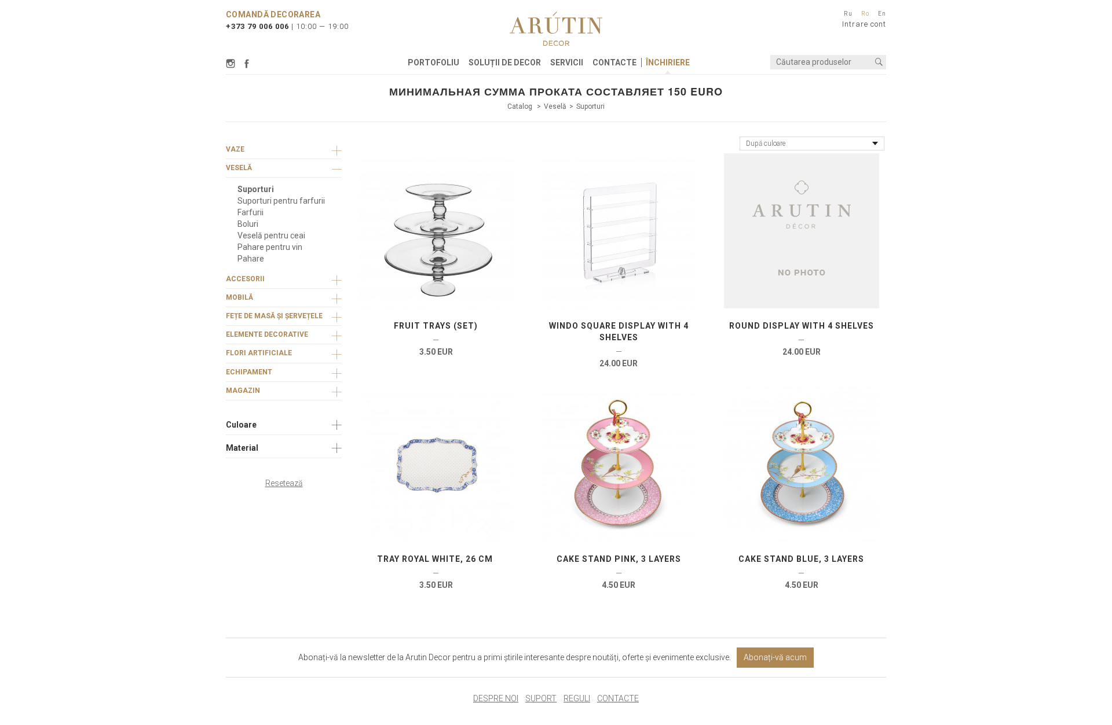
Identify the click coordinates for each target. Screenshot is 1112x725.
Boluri (247, 224)
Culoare (241, 424)
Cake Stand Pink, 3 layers (619, 559)
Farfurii (250, 212)
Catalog (520, 106)
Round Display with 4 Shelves (801, 325)
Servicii (566, 62)
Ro (865, 13)
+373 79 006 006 (257, 26)
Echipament (249, 372)
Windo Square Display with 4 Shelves (619, 331)
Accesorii (245, 279)
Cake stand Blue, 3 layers (801, 559)
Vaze (235, 149)
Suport (541, 698)
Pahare (250, 258)
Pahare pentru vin (269, 247)
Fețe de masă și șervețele (274, 316)
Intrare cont (864, 24)
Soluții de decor (505, 62)
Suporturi (590, 106)
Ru (848, 13)
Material (242, 447)
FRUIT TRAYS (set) (436, 325)
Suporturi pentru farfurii (281, 200)
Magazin (243, 391)
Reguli (577, 698)
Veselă (555, 106)
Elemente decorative (267, 334)
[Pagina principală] (556, 29)
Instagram (232, 64)
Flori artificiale (259, 353)
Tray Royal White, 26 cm (436, 559)
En (882, 13)
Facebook (247, 64)
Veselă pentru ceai (271, 235)
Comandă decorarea (273, 14)
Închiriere (668, 62)
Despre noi (495, 698)
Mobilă (239, 297)
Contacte (614, 62)
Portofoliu (433, 62)
